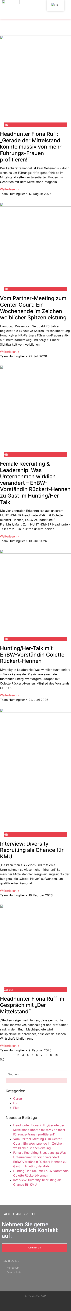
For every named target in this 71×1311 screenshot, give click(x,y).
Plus (16, 1108)
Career (18, 1098)
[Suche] (9, 1081)
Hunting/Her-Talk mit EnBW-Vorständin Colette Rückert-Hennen (32, 654)
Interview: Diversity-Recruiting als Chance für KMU (32, 850)
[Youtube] (31, 1305)
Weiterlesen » (9, 189)
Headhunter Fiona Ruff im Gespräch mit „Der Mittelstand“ (32, 1005)
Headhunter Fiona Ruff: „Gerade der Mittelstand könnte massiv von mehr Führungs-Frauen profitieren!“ (31, 147)
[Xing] (49, 1305)
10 (56, 1055)
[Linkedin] (40, 1305)
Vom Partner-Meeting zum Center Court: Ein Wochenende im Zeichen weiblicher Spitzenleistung (33, 308)
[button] (35, 15)
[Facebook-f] (22, 1305)
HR (15, 1103)
